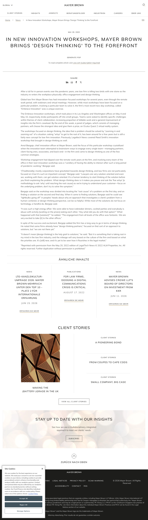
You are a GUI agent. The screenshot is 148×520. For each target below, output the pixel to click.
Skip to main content (11, 2)
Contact (76, 486)
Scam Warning (95, 481)
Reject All (23, 505)
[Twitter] (80, 83)
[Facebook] (76, 83)
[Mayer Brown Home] (74, 5)
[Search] (144, 5)
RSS (85, 486)
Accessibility (62, 486)
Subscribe (74, 439)
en (143, 20)
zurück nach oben (74, 462)
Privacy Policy (78, 481)
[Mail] (71, 82)
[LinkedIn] (67, 83)
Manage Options (23, 511)
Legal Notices (59, 481)
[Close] (42, 468)
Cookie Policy (33, 494)
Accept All (23, 498)
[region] (23, 491)
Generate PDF (74, 57)
